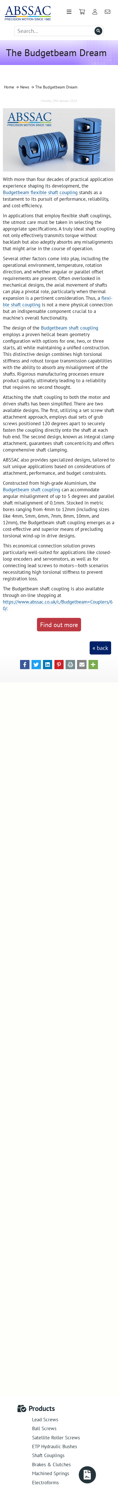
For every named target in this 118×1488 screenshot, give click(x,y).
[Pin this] (59, 664)
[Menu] (69, 12)
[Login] (95, 12)
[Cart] (82, 12)
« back (100, 648)
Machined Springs (50, 1473)
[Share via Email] (81, 664)
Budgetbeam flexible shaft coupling (40, 192)
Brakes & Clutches (51, 1464)
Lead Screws (45, 1419)
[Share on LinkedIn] (47, 664)
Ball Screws (44, 1428)
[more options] (93, 664)
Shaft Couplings (48, 1455)
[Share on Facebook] (25, 664)
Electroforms (45, 1482)
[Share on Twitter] (36, 664)
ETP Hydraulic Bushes (54, 1446)
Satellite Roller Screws (56, 1437)
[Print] (70, 664)
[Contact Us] (107, 12)
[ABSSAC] (26, 12)
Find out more (59, 624)
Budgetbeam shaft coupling (69, 327)
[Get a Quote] (87, 1474)
